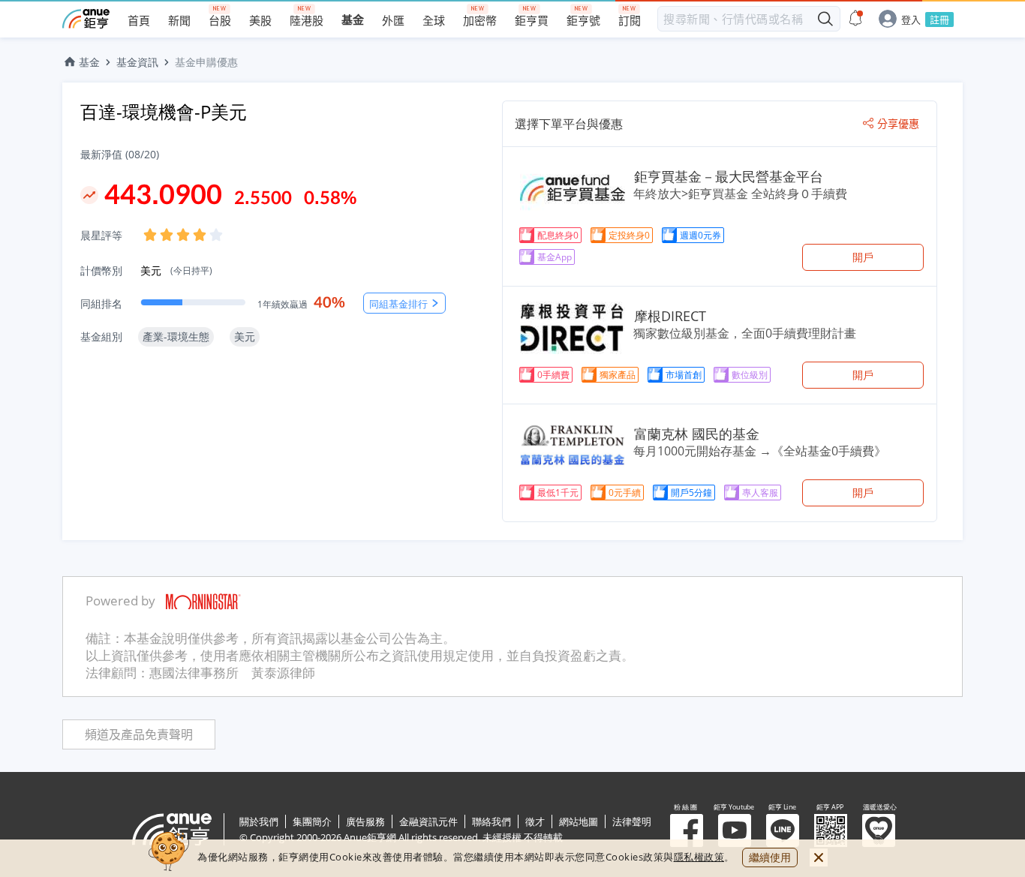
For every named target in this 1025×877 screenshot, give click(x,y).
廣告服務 (365, 821)
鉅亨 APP (830, 830)
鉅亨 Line (782, 830)
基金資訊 (137, 62)
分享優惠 (898, 124)
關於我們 (258, 821)
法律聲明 (631, 821)
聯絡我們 (491, 821)
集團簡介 (312, 821)
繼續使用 (770, 857)
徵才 (535, 821)
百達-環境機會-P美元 (163, 111)
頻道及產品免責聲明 (139, 734)
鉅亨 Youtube (734, 830)
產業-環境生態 (176, 336)
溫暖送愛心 (878, 830)
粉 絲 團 (686, 830)
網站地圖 (578, 821)
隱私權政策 (699, 856)
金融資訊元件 (428, 821)
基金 (89, 62)
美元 (176, 270)
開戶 (862, 257)
